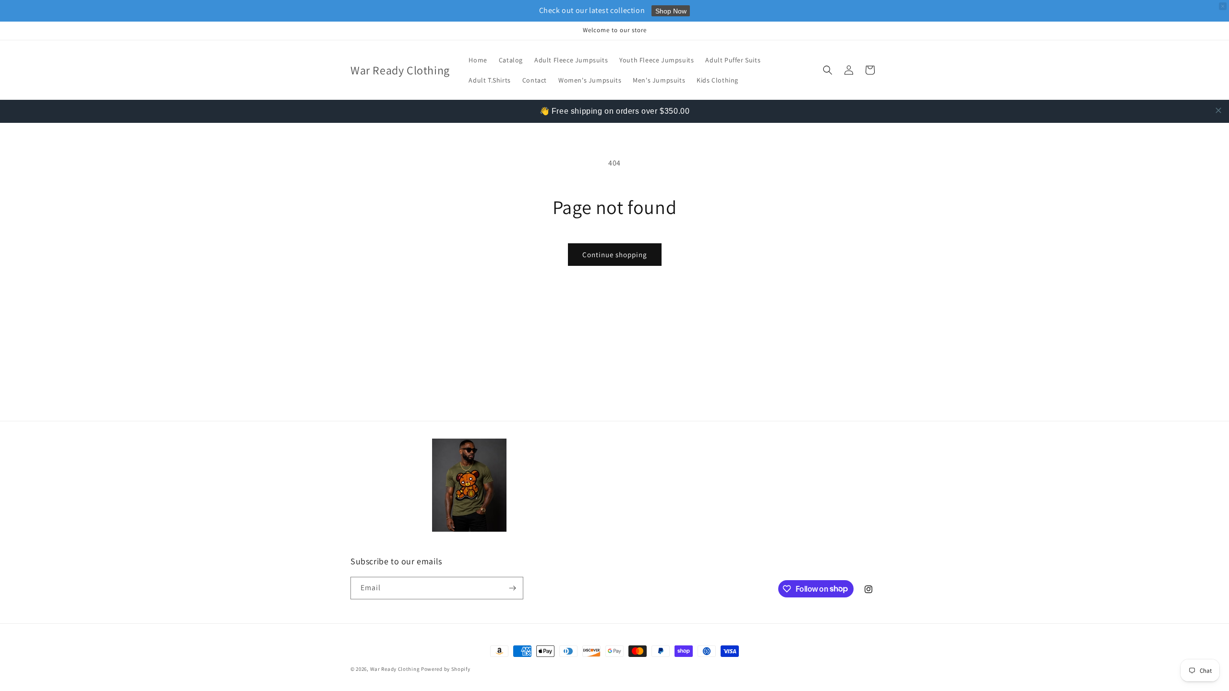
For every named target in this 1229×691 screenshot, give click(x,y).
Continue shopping (614, 254)
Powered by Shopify (445, 669)
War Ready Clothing (395, 669)
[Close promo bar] (1223, 6)
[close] (1218, 110)
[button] (827, 70)
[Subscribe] (512, 588)
